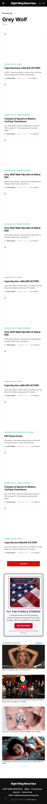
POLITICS (13, 64)
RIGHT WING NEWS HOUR (12, 789)
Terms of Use (27, 792)
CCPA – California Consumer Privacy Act (23, 795)
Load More (23, 564)
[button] (3, 3)
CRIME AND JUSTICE (10, 432)
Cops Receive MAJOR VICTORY (20, 542)
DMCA (26, 789)
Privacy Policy (36, 789)
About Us (16, 792)
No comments (33, 78)
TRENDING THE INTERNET (23, 114)
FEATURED (7, 64)
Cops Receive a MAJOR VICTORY (21, 281)
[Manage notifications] (5, 798)
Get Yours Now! (23, 626)
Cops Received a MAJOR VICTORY (22, 68)
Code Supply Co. (31, 799)
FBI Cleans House (13, 436)
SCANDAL (19, 64)
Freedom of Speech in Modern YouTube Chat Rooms (20, 120)
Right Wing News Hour (23, 3)
